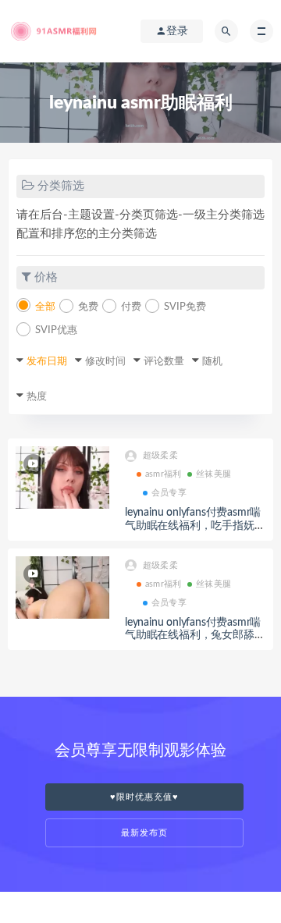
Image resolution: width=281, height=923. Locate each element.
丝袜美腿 (213, 474)
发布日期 (47, 362)
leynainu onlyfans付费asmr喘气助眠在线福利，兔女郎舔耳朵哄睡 (195, 636)
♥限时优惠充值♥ (144, 797)
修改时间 (105, 362)
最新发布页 (144, 833)
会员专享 (169, 492)
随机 (212, 362)
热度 (37, 397)
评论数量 (164, 362)
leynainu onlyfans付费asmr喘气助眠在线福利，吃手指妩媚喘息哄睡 (195, 526)
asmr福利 (163, 474)
